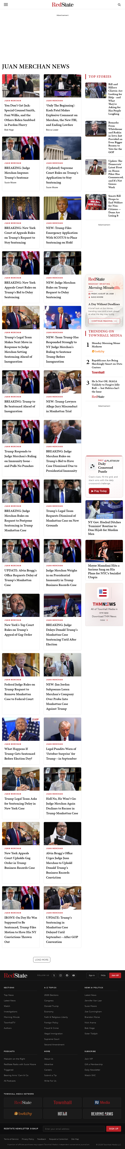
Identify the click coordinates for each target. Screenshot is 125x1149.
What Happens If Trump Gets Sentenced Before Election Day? (19, 753)
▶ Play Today (99, 490)
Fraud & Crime (51, 1028)
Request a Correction (58, 1139)
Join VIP (115, 975)
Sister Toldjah (91, 1033)
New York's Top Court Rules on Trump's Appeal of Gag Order (19, 630)
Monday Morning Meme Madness (106, 344)
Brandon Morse (92, 1017)
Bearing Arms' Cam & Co (16, 1075)
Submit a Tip (50, 1075)
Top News (9, 995)
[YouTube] (73, 975)
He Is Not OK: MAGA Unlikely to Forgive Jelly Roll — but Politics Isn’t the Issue (106, 386)
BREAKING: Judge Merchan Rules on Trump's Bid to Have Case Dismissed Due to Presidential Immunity (61, 461)
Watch (7, 1006)
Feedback (41, 1139)
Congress (49, 1000)
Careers (48, 1070)
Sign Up (113, 1128)
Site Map (75, 1139)
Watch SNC (90, 1075)
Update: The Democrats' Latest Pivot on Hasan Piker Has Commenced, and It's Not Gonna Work (115, 174)
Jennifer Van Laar (93, 1000)
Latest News (10, 1000)
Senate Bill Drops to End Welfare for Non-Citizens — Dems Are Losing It (115, 205)
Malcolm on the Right (14, 1059)
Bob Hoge (9, 130)
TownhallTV (9, 1022)
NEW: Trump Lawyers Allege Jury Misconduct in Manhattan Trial (61, 406)
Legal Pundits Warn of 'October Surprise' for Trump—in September (61, 753)
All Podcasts (10, 1081)
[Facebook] (67, 975)
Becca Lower (52, 130)
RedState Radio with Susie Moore (20, 1064)
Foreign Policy (51, 1022)
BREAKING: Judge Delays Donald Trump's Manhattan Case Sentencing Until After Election (62, 634)
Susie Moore (10, 182)
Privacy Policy (28, 1139)
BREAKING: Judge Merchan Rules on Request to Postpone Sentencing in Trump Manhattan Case (18, 520)
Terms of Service (11, 1139)
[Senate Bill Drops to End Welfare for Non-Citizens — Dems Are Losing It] (95, 202)
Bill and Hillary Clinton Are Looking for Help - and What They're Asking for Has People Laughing (115, 99)
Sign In (92, 975)
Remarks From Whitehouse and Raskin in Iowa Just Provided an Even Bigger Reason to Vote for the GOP (115, 137)
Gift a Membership (94, 1064)
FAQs (103, 975)
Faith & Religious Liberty (56, 1017)
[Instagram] (60, 975)
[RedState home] (15, 975)
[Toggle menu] (6, 4)
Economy (48, 1011)
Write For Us (50, 1081)
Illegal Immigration (53, 1033)
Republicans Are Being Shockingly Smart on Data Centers (107, 363)
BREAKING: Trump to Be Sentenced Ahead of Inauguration (19, 406)
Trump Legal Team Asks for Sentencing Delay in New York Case (20, 803)
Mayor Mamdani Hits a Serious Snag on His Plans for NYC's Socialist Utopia (104, 571)
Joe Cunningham (93, 1011)
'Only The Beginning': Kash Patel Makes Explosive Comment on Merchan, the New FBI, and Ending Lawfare (61, 115)
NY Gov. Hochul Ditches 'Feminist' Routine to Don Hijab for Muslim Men (104, 528)
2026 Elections (51, 995)
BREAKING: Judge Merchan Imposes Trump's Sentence (17, 173)
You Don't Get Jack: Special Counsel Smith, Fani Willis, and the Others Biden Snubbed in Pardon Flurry (19, 115)
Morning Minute (12, 1017)
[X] (54, 975)
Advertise (48, 1064)
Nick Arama (90, 1022)
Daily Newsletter (92, 1070)
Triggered (8, 1070)
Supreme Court (51, 1039)
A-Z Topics (50, 988)
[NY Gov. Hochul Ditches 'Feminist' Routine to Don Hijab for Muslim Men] (104, 509)
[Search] (119, 4)
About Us (48, 1059)
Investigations (10, 1011)
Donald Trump (51, 1006)
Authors (8, 1028)
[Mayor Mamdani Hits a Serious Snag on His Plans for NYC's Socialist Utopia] (104, 550)
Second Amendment (54, 1044)
